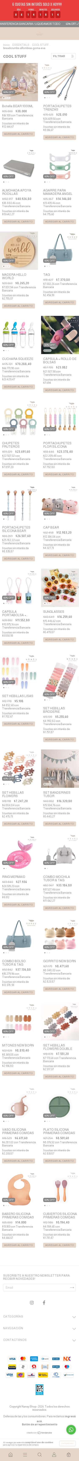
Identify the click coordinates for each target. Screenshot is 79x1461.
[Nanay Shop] (10, 1454)
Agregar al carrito (18, 134)
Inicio (6, 44)
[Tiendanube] (39, 1433)
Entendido (68, 1443)
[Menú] (25, 1454)
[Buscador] (39, 1454)
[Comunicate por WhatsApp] (71, 1429)
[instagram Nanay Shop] (32, 1303)
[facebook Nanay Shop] (44, 1303)
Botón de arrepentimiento (39, 1424)
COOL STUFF (40, 44)
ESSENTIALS (20, 44)
